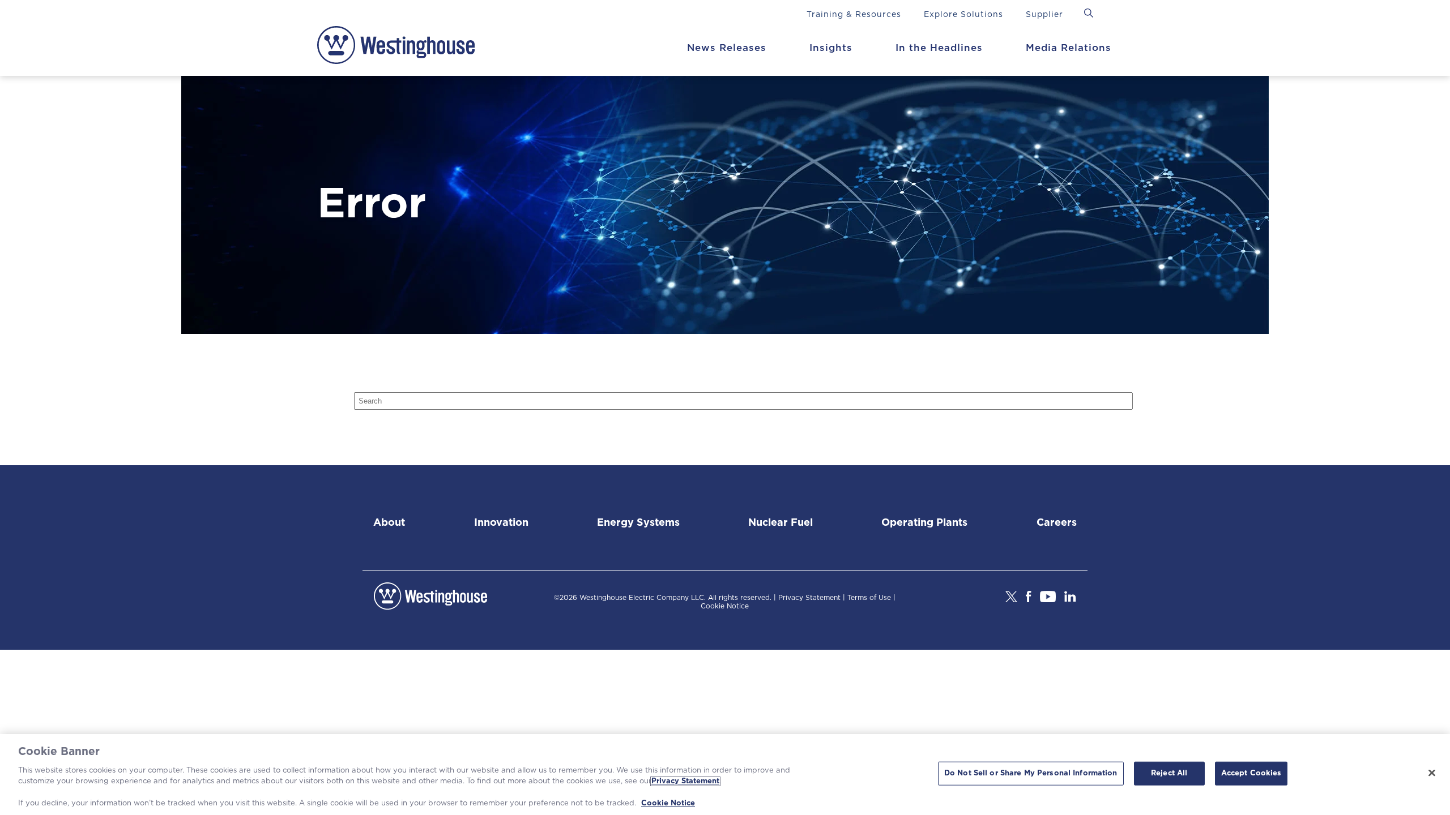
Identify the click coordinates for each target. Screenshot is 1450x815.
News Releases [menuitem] (726, 48)
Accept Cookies (1251, 773)
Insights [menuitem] (830, 48)
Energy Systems (638, 523)
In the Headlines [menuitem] (939, 48)
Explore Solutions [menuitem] (963, 15)
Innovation (501, 523)
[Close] (1431, 773)
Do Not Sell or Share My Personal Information (1031, 773)
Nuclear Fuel (780, 523)
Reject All (1169, 773)
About (389, 523)
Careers (1057, 523)
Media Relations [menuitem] (1068, 48)
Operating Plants (924, 523)
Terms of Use (869, 597)
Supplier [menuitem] (1044, 15)
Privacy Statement (809, 597)
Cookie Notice (725, 606)
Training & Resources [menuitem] (854, 15)
